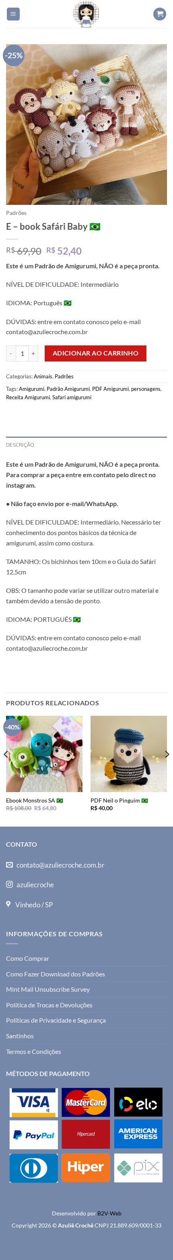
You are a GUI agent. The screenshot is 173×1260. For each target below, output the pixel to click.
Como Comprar (27, 958)
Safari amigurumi (71, 397)
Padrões (16, 213)
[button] (13, 14)
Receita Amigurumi (28, 397)
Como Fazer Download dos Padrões (55, 974)
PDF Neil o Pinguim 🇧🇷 (119, 800)
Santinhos (20, 1035)
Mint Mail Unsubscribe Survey (48, 989)
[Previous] (6, 770)
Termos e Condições (33, 1051)
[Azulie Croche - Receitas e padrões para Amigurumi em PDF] (86, 14)
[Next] (166, 770)
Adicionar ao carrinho (96, 353)
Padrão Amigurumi (68, 389)
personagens (146, 389)
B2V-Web (109, 1213)
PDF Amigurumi (110, 389)
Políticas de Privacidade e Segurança (56, 1020)
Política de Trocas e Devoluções (49, 1005)
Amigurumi (31, 389)
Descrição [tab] (20, 444)
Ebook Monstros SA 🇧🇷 (34, 800)
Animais (43, 376)
